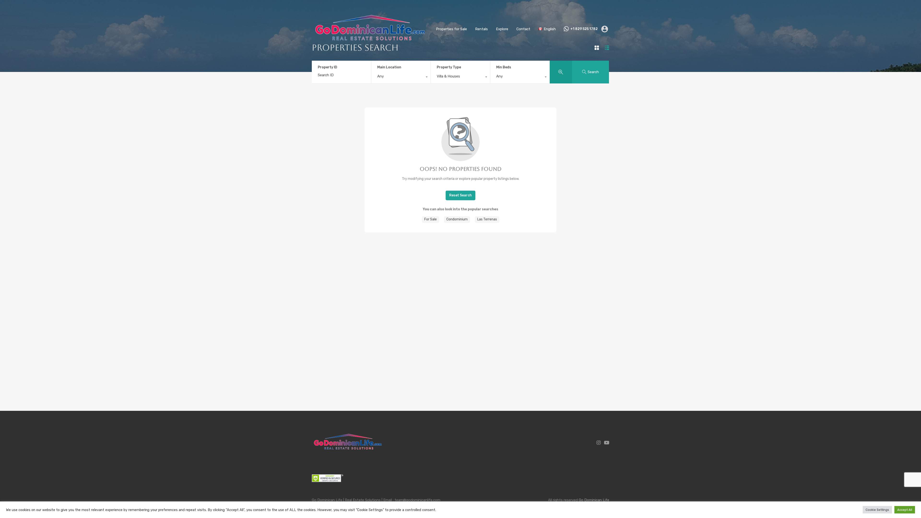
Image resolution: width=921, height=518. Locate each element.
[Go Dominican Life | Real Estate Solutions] (370, 51)
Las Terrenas (487, 219)
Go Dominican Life (594, 500)
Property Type (449, 67)
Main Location (389, 67)
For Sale (430, 219)
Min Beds (503, 67)
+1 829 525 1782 (584, 29)
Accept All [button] (904, 510)
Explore (502, 29)
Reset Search (460, 195)
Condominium (457, 219)
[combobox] (401, 77)
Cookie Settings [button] (877, 510)
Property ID (327, 67)
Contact (523, 29)
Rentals (481, 29)
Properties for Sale (451, 29)
